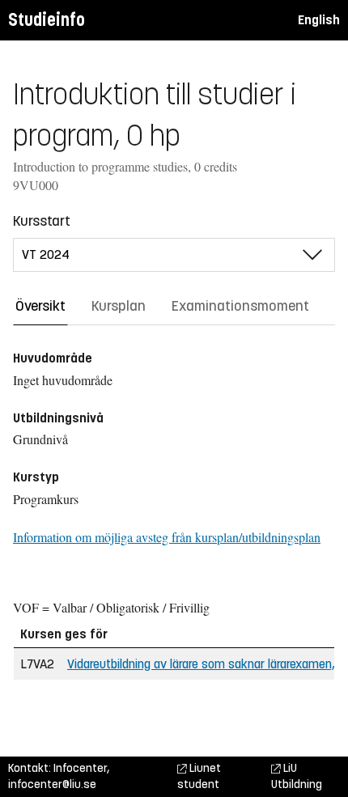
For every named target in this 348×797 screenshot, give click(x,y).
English (319, 20)
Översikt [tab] (40, 306)
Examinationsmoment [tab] (240, 306)
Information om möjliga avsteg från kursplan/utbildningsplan (166, 536)
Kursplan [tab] (118, 306)
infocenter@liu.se (52, 784)
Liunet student (199, 776)
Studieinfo (46, 20)
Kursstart (41, 221)
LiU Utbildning (296, 776)
